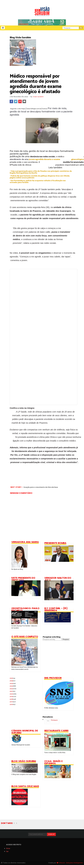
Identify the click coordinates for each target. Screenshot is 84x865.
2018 (13, 699)
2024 (13, 683)
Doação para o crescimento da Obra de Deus (41, 487)
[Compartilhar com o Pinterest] (20, 101)
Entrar (8, 848)
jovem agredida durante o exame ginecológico (56, 159)
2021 (12, 691)
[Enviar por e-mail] (24, 101)
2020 (13, 694)
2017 (13, 702)
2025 (12, 681)
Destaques (52, 720)
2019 (13, 696)
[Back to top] (79, 860)
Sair (7, 851)
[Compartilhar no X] (15, 101)
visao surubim (38, 96)
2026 (12, 678)
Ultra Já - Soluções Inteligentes (71, 862)
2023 (13, 686)
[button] (3, 27)
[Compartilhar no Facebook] (11, 101)
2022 (13, 688)
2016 (12, 704)
